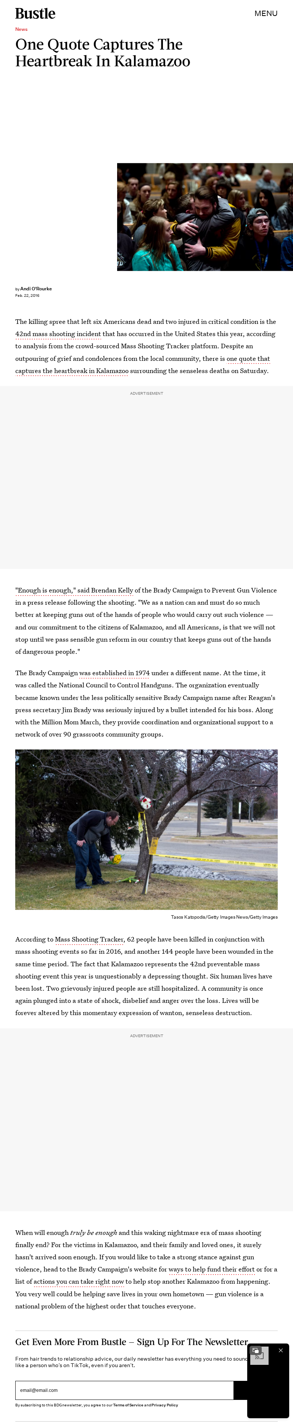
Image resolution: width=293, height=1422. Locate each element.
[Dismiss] (281, 1350)
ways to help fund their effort (212, 1269)
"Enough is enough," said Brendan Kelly (74, 590)
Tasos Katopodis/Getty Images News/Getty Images (289, 217)
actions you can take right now (79, 1281)
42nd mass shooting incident (58, 333)
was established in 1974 (114, 672)
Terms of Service (128, 1405)
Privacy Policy (164, 1405)
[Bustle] (35, 13)
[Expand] (256, 1350)
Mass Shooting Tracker (89, 939)
